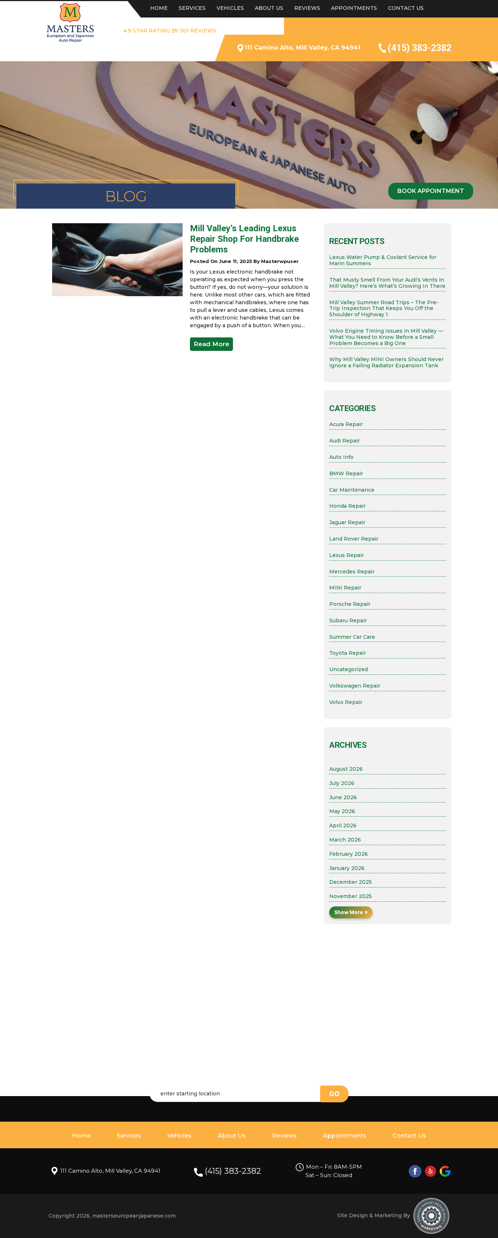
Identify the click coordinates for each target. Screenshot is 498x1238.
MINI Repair (345, 588)
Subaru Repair (348, 621)
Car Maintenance (351, 490)
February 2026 (348, 854)
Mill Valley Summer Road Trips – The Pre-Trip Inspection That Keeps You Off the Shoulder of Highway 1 (384, 308)
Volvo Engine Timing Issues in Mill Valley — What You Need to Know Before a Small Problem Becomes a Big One (386, 337)
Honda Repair (347, 506)
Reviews (307, 8)
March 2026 (345, 840)
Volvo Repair (345, 702)
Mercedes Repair (351, 572)
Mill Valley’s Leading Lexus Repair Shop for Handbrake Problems (244, 239)
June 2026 (343, 797)
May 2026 (342, 811)
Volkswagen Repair (354, 686)
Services (192, 8)
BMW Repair (346, 474)
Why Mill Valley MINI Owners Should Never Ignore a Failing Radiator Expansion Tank (386, 362)
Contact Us (406, 8)
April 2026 (343, 826)
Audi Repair (344, 441)
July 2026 (341, 783)
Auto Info (341, 457)
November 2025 (350, 896)
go (334, 1094)
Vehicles (230, 8)
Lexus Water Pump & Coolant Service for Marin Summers (382, 260)
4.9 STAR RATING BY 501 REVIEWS (170, 30)
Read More (211, 344)
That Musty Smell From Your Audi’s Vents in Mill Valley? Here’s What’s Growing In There (387, 283)
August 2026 (346, 769)
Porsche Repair (349, 604)
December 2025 (350, 882)
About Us (269, 8)
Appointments (354, 8)
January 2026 (347, 868)
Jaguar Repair (347, 522)
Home (159, 8)
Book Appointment (430, 190)
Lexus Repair (346, 555)
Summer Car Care (352, 637)
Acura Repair (346, 424)
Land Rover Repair (353, 539)
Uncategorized (348, 669)
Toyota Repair (347, 653)
